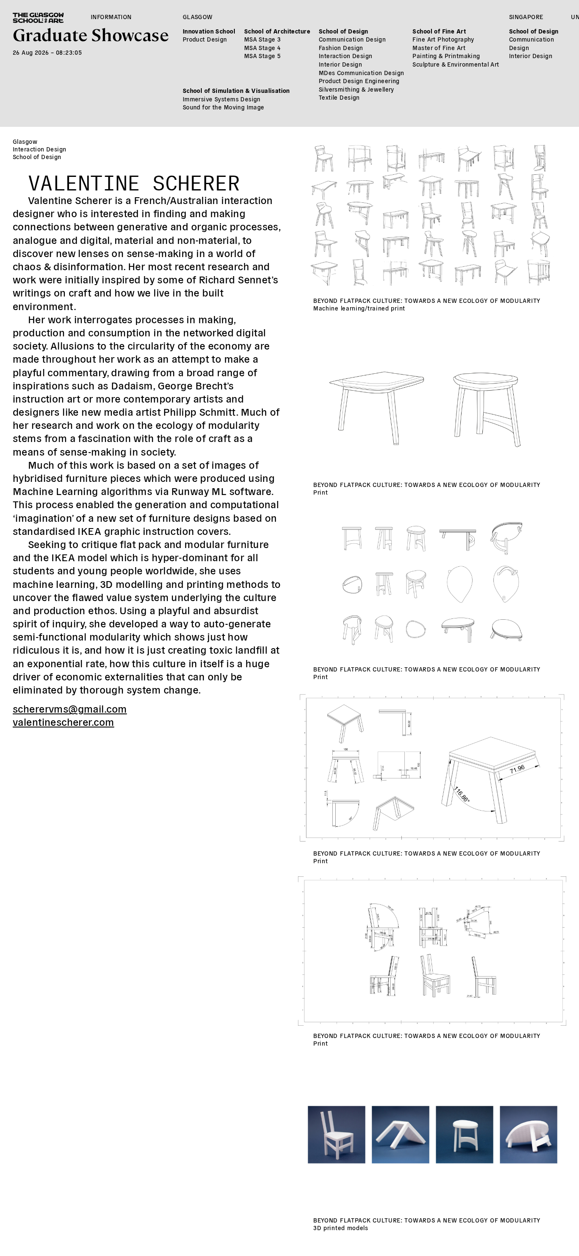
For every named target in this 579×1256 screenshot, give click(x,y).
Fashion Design (341, 47)
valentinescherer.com (63, 721)
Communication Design (352, 39)
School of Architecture (277, 31)
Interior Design (340, 64)
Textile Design (339, 97)
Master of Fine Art (438, 47)
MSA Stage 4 (262, 47)
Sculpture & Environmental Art (455, 64)
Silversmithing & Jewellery (356, 89)
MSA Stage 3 (262, 39)
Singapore (526, 16)
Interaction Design (346, 55)
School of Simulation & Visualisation (236, 90)
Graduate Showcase (91, 33)
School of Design (343, 31)
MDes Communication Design (361, 72)
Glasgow (198, 16)
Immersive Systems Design (222, 99)
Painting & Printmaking (446, 55)
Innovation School (209, 31)
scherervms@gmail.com (70, 708)
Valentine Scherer (134, 179)
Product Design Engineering (359, 80)
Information (111, 16)
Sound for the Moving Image (223, 107)
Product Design (205, 39)
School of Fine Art (439, 31)
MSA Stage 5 (262, 55)
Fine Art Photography (443, 39)
